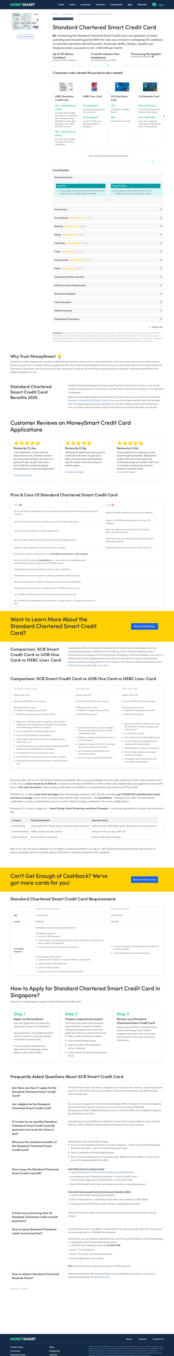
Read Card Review (144, 626)
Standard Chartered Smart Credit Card (94, 14)
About (129, 1338)
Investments (116, 4)
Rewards (142, 4)
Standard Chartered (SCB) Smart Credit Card (90, 400)
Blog (130, 4)
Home (55, 14)
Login (161, 4)
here (148, 953)
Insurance (85, 4)
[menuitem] (61, 4)
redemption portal (100, 1276)
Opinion (53, 1354)
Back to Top (157, 327)
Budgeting (54, 1350)
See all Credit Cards (25, 36)
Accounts (100, 4)
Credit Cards (67, 14)
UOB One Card (75, 665)
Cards (61, 4)
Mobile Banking (126, 1172)
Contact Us (158, 1338)
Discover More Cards (144, 879)
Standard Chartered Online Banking (97, 1172)
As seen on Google (23, 475)
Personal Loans (17, 1354)
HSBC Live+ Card (100, 665)
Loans (72, 4)
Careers (142, 1338)
